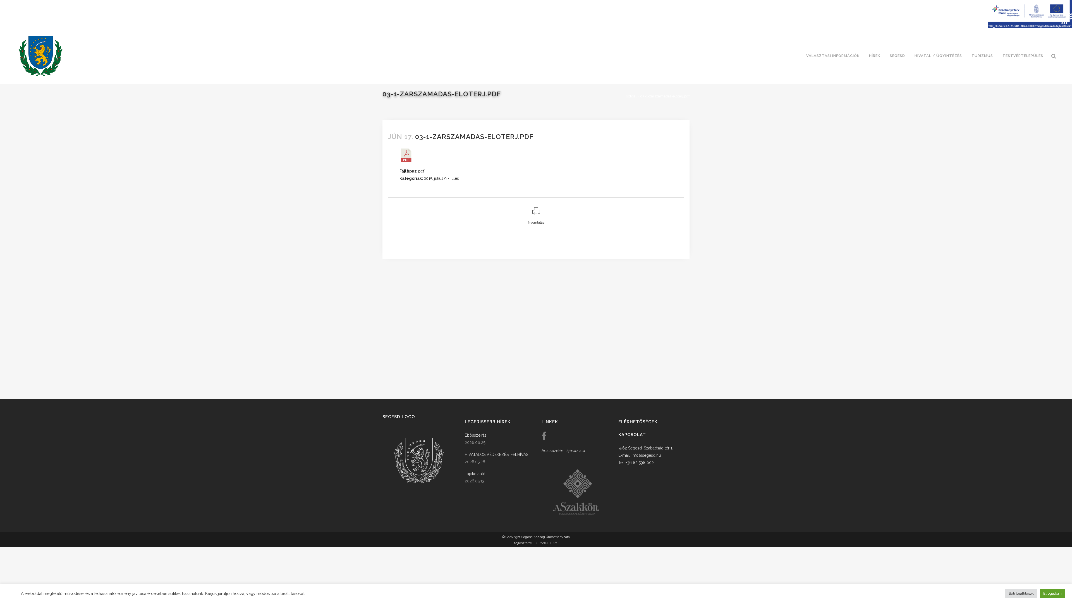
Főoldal (630, 96)
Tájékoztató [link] (475, 474)
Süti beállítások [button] (1021, 593)
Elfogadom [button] (1052, 593)
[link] (40, 56)
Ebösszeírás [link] (476, 435)
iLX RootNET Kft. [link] (545, 543)
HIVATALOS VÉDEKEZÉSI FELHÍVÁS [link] (496, 454)
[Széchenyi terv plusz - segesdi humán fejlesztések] (1030, 26)
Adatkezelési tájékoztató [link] (563, 450)
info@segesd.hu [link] (646, 455)
